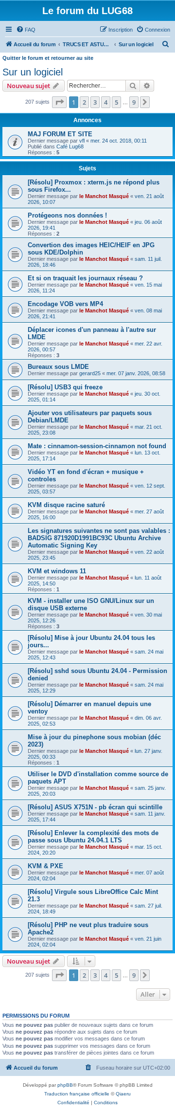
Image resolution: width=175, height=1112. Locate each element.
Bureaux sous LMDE (58, 366)
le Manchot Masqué (104, 196)
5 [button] (116, 102)
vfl (82, 141)
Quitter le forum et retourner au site (47, 58)
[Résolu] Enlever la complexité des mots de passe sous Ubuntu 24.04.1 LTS (93, 836)
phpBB (65, 1085)
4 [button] (105, 102)
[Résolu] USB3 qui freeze (65, 387)
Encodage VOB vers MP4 (65, 304)
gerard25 (90, 373)
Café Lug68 (70, 146)
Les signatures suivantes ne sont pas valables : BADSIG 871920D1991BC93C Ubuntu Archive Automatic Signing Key (99, 538)
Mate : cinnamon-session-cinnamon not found (97, 446)
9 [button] (134, 102)
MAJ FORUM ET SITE (60, 134)
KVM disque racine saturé (66, 505)
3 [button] (95, 102)
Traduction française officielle (76, 1093)
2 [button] (84, 102)
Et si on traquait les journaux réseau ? (85, 278)
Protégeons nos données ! (67, 215)
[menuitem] (25, 30)
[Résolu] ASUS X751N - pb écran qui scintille (95, 807)
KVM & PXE (45, 866)
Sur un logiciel (32, 72)
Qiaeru (123, 1093)
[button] (59, 102)
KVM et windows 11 (57, 571)
